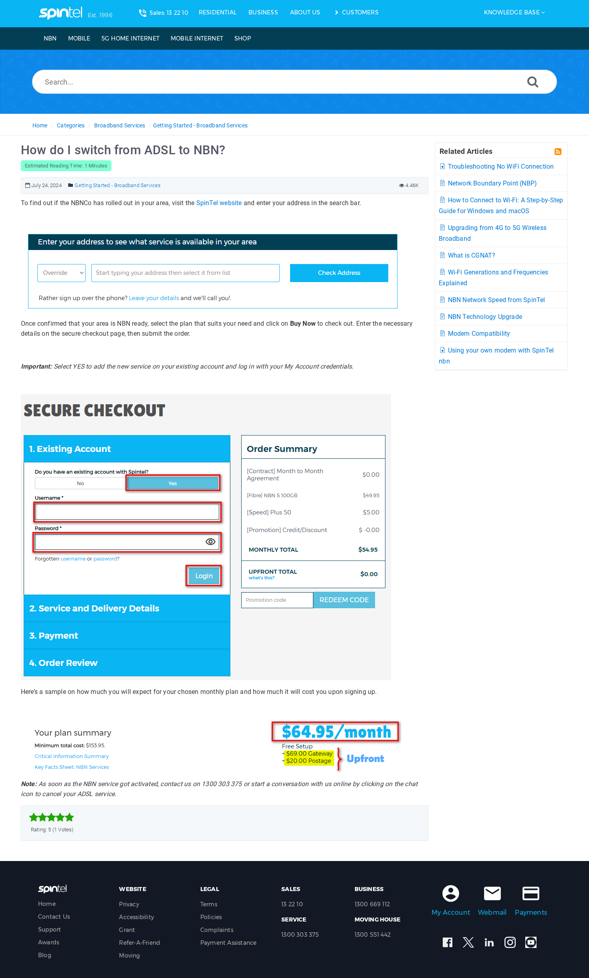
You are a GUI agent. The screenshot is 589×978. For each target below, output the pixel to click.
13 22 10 (292, 904)
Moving (129, 955)
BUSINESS (263, 12)
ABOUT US (305, 12)
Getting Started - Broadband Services (200, 125)
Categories (71, 125)
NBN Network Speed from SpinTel (495, 300)
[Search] (533, 81)
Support (49, 929)
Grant (127, 930)
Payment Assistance (228, 942)
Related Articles (466, 151)
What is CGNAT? (470, 255)
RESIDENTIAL (217, 12)
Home (40, 125)
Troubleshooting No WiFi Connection (500, 166)
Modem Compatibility (478, 333)
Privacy (129, 904)
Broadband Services (119, 125)
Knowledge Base (512, 12)
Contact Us (54, 916)
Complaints (216, 930)
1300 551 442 (373, 934)
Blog (44, 955)
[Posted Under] (70, 185)
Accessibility (136, 917)
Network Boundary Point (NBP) (491, 183)
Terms (208, 904)
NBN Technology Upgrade (484, 317)
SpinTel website (219, 203)
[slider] (51, 817)
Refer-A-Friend (139, 942)
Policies (211, 917)
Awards (48, 942)
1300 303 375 (300, 934)
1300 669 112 (372, 904)
